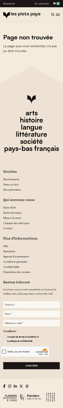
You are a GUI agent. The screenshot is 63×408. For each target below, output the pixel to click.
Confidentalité (11, 266)
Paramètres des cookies (16, 272)
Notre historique (12, 212)
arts (32, 113)
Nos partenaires (12, 189)
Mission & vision (12, 218)
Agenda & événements (16, 256)
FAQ (5, 246)
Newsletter (9, 3)
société (31, 141)
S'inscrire (31, 365)
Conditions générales (15, 261)
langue (31, 127)
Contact (8, 228)
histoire (31, 120)
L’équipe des (16, 223)
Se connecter (42, 3)
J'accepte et (23, 338)
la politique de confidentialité (19, 341)
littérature (31, 134)
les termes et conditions (26, 336)
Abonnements (11, 179)
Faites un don (10, 184)
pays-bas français (31, 148)
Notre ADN (9, 207)
